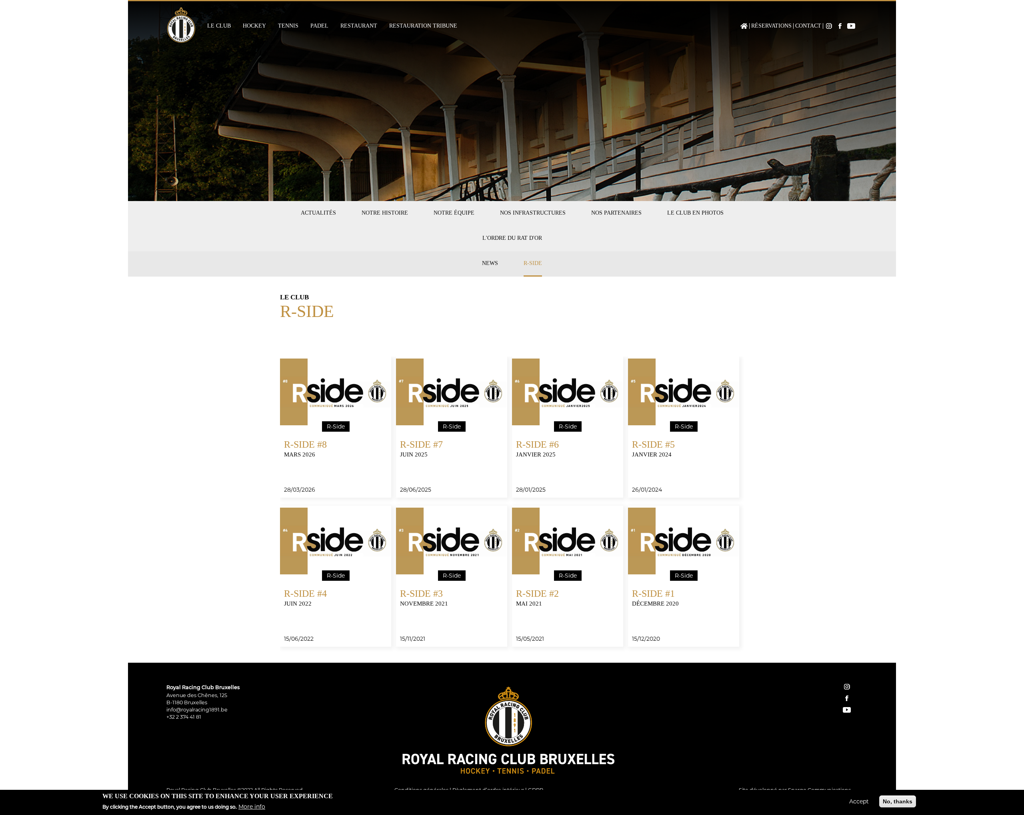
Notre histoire (385, 213)
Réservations (771, 26)
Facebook (840, 26)
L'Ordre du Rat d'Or (512, 238)
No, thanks (897, 801)
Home (744, 26)
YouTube (851, 26)
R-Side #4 (305, 593)
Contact (808, 26)
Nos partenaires (616, 213)
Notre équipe (454, 213)
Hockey (254, 26)
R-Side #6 (537, 444)
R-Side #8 (305, 444)
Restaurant (358, 26)
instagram (847, 686)
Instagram (829, 26)
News (490, 263)
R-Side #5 (653, 444)
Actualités (318, 213)
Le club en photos (695, 213)
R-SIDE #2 (537, 593)
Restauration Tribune (423, 26)
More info (251, 806)
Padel (319, 26)
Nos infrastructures (533, 213)
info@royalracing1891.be (197, 710)
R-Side (533, 263)
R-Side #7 (421, 444)
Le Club (219, 26)
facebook (847, 698)
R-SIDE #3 (421, 593)
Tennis (288, 26)
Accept (859, 801)
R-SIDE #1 (653, 593)
